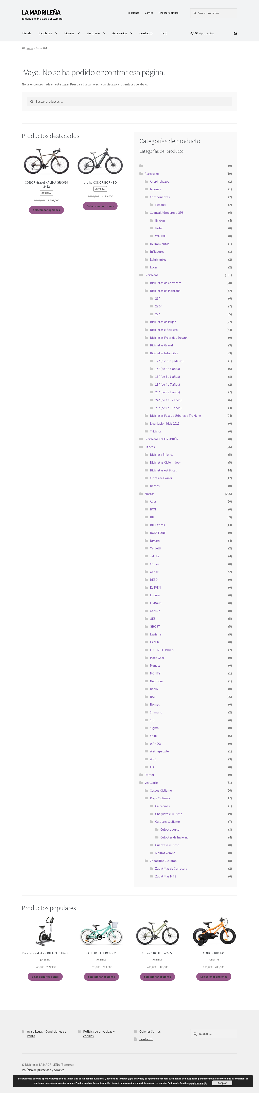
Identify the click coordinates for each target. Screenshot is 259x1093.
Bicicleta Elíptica (161, 454)
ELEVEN (155, 587)
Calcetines (162, 806)
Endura (155, 595)
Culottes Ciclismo (167, 821)
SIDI (153, 720)
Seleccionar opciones (46, 210)
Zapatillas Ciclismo (163, 861)
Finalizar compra (168, 13)
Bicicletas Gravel (161, 345)
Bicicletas (45, 33)
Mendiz (155, 665)
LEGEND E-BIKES (162, 650)
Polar (159, 228)
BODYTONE (158, 533)
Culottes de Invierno (174, 837)
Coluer (154, 564)
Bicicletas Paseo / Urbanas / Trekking (175, 415)
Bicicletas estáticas (163, 470)
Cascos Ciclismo (161, 790)
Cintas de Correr (161, 478)
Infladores (157, 251)
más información (198, 1083)
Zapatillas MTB (165, 876)
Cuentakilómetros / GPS (167, 212)
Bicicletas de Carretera (165, 283)
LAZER (154, 642)
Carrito (149, 13)
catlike (154, 556)
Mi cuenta (133, 13)
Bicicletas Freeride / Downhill (170, 338)
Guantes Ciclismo (167, 845)
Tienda (26, 33)
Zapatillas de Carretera (171, 868)
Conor (154, 572)
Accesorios (119, 33)
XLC (152, 767)
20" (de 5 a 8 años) (167, 392)
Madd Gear (157, 658)
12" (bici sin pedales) (169, 361)
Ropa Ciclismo (160, 798)
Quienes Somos (150, 1031)
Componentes (160, 197)
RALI (153, 697)
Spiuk (153, 736)
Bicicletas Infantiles (164, 353)
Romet (155, 704)
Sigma (154, 728)
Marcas (149, 494)
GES (152, 618)
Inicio (163, 33)
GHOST (155, 626)
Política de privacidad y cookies (43, 1070)
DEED (154, 580)
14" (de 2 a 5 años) (167, 369)
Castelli (155, 548)
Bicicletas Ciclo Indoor (165, 462)
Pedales (160, 205)
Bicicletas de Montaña (165, 291)
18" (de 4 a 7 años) (167, 384)
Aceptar (222, 1083)
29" (157, 314)
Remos (155, 486)
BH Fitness (157, 525)
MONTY (155, 673)
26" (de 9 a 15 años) (168, 408)
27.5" (158, 306)
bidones (155, 189)
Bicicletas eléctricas (164, 330)
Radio (154, 689)
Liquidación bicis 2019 (164, 423)
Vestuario (93, 33)
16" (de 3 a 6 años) (167, 377)
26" (157, 298)
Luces (154, 267)
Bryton (160, 220)
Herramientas (159, 244)
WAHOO (160, 236)
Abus (153, 501)
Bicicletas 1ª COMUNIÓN (161, 439)
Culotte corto (169, 829)
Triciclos (156, 431)
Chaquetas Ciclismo (168, 814)
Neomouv (156, 681)
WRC (153, 759)
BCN (153, 509)
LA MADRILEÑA (41, 12)
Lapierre (155, 634)
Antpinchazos (159, 181)
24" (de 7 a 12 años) (168, 400)
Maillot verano (165, 853)
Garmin (155, 611)
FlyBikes (155, 603)
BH (152, 517)
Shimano (156, 712)
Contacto (146, 33)
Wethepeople (159, 751)
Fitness (69, 33)
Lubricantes (158, 259)
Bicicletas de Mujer (163, 322)
